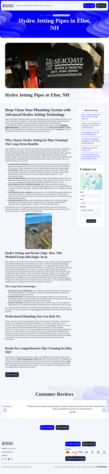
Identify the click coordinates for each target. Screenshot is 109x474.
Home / (42, 15)
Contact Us (48, 5)
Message (82, 207)
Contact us (60, 129)
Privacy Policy (57, 467)
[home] (8, 6)
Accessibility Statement (68, 467)
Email (82, 199)
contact (37, 309)
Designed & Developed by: (89, 467)
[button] (19, 5)
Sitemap (78, 467)
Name (82, 192)
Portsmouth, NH (11, 448)
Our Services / (48, 15)
